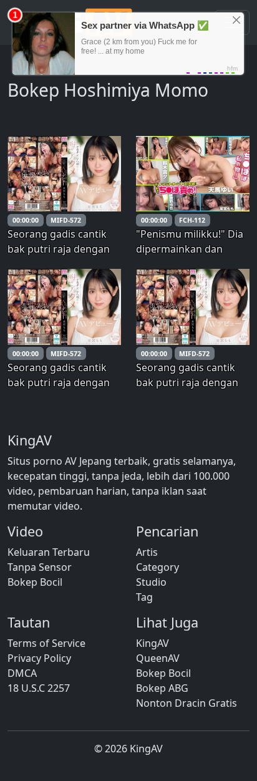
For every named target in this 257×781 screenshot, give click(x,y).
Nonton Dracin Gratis (186, 703)
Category (157, 567)
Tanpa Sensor (39, 567)
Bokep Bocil (34, 582)
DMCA (22, 673)
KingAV (152, 643)
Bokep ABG (162, 688)
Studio (151, 582)
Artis (147, 552)
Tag (144, 597)
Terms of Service (46, 643)
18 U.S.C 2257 (38, 688)
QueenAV (158, 658)
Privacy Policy (39, 658)
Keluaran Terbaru (48, 552)
